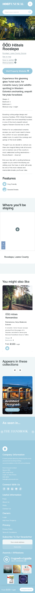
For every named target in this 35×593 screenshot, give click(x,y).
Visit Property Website (16, 70)
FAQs (5, 505)
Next (32, 28)
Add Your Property (9, 520)
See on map (7, 56)
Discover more (12, 409)
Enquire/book (26, 589)
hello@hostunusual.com (10, 479)
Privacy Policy (7, 529)
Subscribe (17, 546)
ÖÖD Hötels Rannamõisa (11, 315)
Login (5, 517)
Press (5, 498)
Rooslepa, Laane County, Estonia (14, 53)
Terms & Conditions (10, 532)
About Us (6, 502)
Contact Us (7, 508)
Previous (2, 28)
